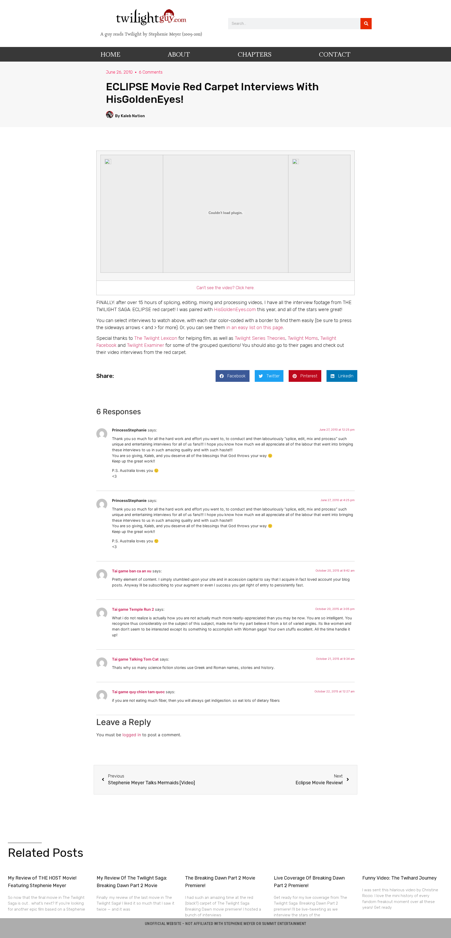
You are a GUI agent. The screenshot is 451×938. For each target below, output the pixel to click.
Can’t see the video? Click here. (225, 287)
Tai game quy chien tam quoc (138, 692)
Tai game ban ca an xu (131, 571)
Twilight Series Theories (260, 338)
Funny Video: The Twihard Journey (399, 878)
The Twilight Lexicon (155, 338)
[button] (233, 376)
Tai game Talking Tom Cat (135, 659)
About (179, 54)
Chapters (254, 54)
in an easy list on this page (254, 327)
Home (110, 54)
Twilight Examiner (145, 345)
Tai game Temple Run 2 (133, 609)
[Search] (366, 23)
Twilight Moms (303, 338)
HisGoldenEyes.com (235, 309)
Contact (335, 54)
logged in (131, 734)
